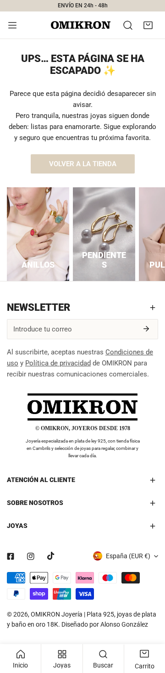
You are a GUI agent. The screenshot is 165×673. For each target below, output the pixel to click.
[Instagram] (31, 556)
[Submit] (146, 328)
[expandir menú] (12, 25)
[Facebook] (10, 556)
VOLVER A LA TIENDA (82, 164)
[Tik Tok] (51, 556)
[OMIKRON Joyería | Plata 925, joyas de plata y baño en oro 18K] (80, 25)
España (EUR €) (128, 556)
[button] (148, 25)
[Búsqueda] (128, 25)
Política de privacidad (58, 363)
